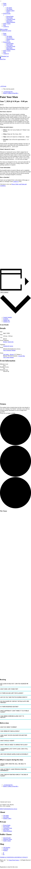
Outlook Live (6, 321)
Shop (4, 52)
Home (4, 33)
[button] (15, 684)
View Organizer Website (9, 350)
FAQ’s (8, 40)
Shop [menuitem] (4, 25)
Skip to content (4, 29)
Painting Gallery (10, 39)
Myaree (5, 342)
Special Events (7, 837)
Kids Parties (9, 47)
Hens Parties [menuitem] (9, 18)
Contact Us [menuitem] (6, 26)
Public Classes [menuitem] (6, 23)
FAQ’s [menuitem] (8, 12)
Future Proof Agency (14, 860)
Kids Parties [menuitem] (9, 20)
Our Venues (9, 37)
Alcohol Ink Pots (8, 91)
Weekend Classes (7, 839)
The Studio (9, 36)
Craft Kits (5, 849)
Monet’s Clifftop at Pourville (10, 93)
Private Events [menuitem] (6, 14)
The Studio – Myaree (8, 354)
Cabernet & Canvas (8, 346)
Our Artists (6, 817)
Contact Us (6, 53)
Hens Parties (9, 45)
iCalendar (5, 318)
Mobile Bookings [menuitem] (10, 22)
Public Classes (6, 50)
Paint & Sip (10, 342)
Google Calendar (7, 317)
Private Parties (10, 43)
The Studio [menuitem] (9, 7)
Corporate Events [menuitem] (10, 19)
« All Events (3, 86)
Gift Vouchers (6, 847)
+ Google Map (21, 356)
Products (5, 850)
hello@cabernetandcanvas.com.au (8, 808)
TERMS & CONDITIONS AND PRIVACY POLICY (14, 857)
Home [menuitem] (4, 3)
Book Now (3, 59)
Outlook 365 (6, 320)
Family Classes (7, 840)
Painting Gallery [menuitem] (10, 10)
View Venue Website (8, 357)
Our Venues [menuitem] (9, 9)
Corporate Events (10, 46)
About (4, 34)
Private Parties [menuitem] (10, 16)
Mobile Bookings (10, 49)
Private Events (6, 42)
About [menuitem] (4, 5)
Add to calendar (4, 292)
